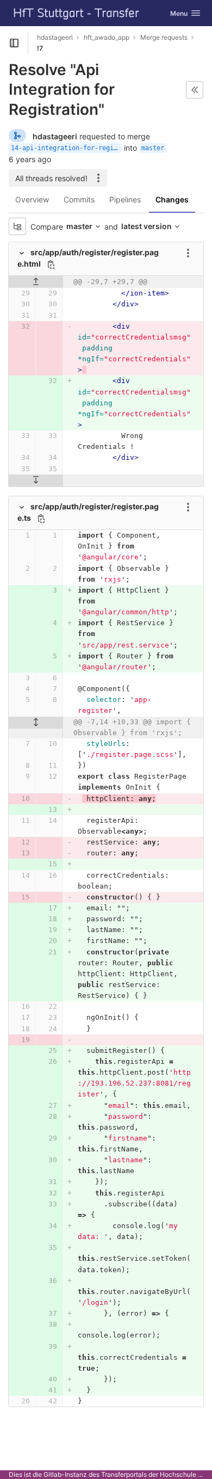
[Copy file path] (51, 264)
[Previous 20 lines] (36, 282)
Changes (172, 199)
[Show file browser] (17, 226)
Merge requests (164, 37)
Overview (32, 199)
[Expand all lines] (36, 723)
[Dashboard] (76, 13)
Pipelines (125, 199)
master (152, 148)
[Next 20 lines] (36, 480)
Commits (79, 199)
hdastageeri (55, 37)
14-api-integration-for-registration (66, 148)
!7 (40, 48)
